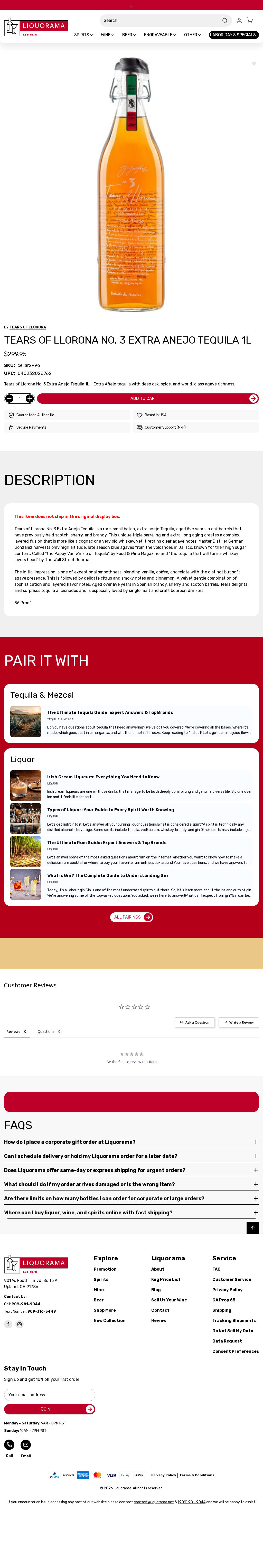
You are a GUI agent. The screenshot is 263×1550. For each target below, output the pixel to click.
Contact (160, 1310)
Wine (99, 1289)
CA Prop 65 (223, 1300)
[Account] (239, 20)
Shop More (105, 1310)
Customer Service (231, 1279)
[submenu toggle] (96, 35)
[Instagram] (19, 1324)
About (157, 1269)
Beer (99, 1300)
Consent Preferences (235, 1351)
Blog (156, 1289)
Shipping (221, 1310)
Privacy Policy (227, 1289)
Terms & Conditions (196, 1475)
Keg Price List (166, 1279)
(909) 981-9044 (191, 1502)
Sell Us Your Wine (169, 1300)
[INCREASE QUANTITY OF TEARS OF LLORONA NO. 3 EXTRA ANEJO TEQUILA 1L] (30, 398)
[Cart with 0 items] (253, 20)
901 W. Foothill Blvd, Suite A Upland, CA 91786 (32, 1283)
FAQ (216, 1269)
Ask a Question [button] (197, 1022)
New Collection (110, 1320)
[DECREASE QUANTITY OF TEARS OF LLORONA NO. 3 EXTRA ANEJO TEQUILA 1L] (9, 398)
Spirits (101, 1279)
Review (158, 1320)
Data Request (227, 1341)
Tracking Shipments (234, 1320)
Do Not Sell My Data (232, 1330)
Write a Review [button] (241, 1022)
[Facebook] (8, 1324)
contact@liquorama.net (154, 1502)
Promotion (105, 1269)
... (132, 5)
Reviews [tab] (13, 1031)
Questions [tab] (45, 1031)
